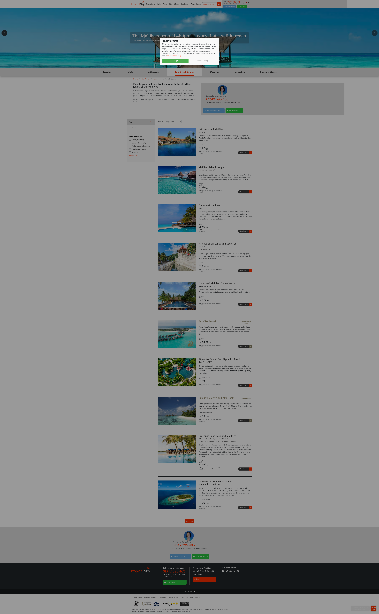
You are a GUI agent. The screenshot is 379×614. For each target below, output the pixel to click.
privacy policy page (174, 56)
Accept (175, 61)
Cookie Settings (202, 61)
